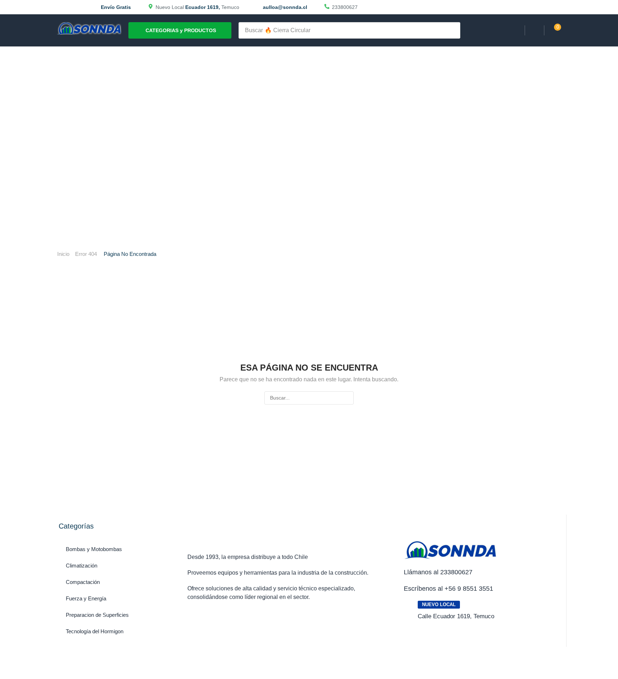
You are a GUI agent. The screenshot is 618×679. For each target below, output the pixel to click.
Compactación (83, 582)
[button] (534, 30)
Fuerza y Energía (86, 598)
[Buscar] (347, 398)
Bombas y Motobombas (94, 549)
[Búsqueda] (453, 30)
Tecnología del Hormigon (94, 631)
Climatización (81, 565)
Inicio (63, 254)
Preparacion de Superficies (97, 615)
